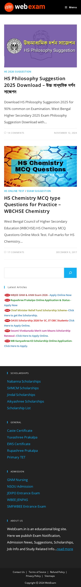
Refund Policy (57, 572)
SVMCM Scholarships (23, 388)
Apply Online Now (61, 295)
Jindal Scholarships (21, 394)
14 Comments (15, 132)
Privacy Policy (33, 576)
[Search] (70, 273)
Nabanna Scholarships (24, 381)
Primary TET (16, 457)
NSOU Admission (20, 486)
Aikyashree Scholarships (25, 401)
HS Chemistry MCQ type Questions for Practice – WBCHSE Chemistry (32, 204)
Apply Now (10, 305)
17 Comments (15, 252)
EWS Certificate (18, 444)
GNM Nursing (17, 479)
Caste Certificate (19, 430)
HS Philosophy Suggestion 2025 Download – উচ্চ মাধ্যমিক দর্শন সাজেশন (39, 85)
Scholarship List (19, 408)
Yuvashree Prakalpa (22, 437)
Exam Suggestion (39, 191)
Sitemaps (50, 576)
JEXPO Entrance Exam (23, 493)
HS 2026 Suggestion (17, 71)
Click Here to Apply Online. (32, 336)
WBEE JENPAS (17, 499)
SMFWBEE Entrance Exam (26, 506)
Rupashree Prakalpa (22, 450)
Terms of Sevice (37, 572)
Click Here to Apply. (16, 346)
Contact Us (19, 572)
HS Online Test (14, 191)
